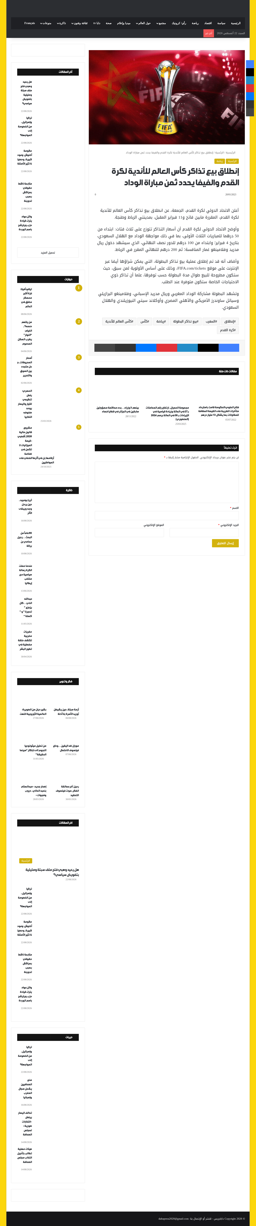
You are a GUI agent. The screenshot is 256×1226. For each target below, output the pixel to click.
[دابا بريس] (128, 7)
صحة (109, 23)
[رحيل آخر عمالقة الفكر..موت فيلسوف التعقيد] (64, 774)
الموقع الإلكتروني (154, 524)
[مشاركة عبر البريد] (125, 348)
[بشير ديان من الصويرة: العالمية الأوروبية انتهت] (31, 697)
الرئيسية (236, 23)
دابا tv (96, 23)
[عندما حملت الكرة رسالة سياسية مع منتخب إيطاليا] (57, 579)
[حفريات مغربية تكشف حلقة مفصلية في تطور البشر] (57, 645)
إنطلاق (229, 321)
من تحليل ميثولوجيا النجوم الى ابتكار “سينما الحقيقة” (33, 750)
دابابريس (219, 1218)
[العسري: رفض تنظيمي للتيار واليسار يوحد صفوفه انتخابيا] (57, 404)
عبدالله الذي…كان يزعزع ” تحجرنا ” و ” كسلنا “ (25, 607)
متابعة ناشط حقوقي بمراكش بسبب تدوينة (25, 192)
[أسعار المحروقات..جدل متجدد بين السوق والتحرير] (57, 371)
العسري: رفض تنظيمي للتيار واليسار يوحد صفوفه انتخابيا (25, 404)
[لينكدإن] (187, 348)
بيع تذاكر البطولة (185, 321)
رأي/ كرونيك (179, 23)
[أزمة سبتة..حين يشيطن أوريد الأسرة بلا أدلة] (64, 697)
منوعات (47, 23)
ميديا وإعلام (124, 23)
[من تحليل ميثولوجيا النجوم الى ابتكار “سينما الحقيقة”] (31, 733)
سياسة (221, 23)
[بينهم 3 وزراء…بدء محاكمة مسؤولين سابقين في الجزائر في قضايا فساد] (117, 391)
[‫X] (208, 348)
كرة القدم (227, 330)
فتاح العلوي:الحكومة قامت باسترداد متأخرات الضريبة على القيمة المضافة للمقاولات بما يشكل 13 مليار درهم (218, 411)
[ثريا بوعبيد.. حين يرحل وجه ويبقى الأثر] (57, 513)
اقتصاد (208, 23)
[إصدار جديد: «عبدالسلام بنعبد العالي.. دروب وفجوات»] (31, 774)
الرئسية (219, 152)
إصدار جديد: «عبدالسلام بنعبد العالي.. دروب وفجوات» (33, 791)
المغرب (210, 321)
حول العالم (144, 23)
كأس (144, 321)
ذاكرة (62, 23)
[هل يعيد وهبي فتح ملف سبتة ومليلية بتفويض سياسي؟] (57, 95)
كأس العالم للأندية (118, 321)
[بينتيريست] (166, 348)
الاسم (234, 507)
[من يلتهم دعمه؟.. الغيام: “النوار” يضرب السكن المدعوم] (57, 335)
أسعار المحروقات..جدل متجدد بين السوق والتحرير (24, 367)
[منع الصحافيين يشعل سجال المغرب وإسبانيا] (57, 1093)
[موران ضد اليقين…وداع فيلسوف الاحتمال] (64, 733)
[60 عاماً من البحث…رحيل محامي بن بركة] (57, 546)
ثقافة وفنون (81, 23)
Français (29, 23)
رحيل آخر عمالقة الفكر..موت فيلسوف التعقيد (67, 791)
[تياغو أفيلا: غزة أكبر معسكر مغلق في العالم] (57, 302)
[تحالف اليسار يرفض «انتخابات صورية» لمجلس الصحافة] (57, 1126)
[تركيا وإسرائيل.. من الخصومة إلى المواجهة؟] (57, 131)
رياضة (195, 23)
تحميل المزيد (48, 252)
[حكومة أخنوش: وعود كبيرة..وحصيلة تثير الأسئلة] (57, 164)
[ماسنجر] (146, 348)
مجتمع (162, 23)
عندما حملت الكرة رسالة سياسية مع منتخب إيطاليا (25, 575)
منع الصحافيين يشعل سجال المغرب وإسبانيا (25, 1089)
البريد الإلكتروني (228, 524)
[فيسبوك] (229, 348)
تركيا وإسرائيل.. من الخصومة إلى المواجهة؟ (25, 127)
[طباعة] (104, 348)
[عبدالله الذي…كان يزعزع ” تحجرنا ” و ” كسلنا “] (57, 612)
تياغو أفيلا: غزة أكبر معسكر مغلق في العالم (26, 298)
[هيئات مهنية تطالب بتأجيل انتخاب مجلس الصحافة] (57, 1162)
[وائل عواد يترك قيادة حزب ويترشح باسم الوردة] (57, 229)
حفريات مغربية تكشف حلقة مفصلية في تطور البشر (25, 640)
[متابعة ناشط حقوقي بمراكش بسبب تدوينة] (57, 197)
